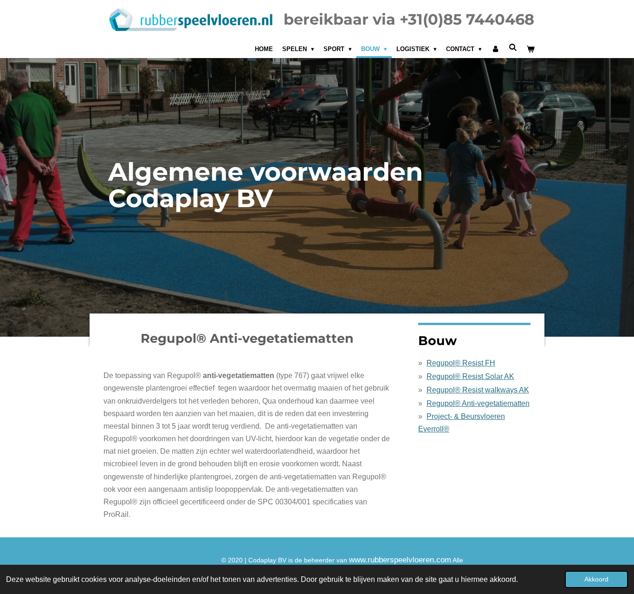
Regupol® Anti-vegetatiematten (478, 403)
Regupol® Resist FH (461, 363)
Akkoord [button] (596, 579)
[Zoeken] (513, 47)
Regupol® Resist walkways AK (478, 390)
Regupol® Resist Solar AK (470, 376)
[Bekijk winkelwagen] (531, 49)
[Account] (495, 49)
